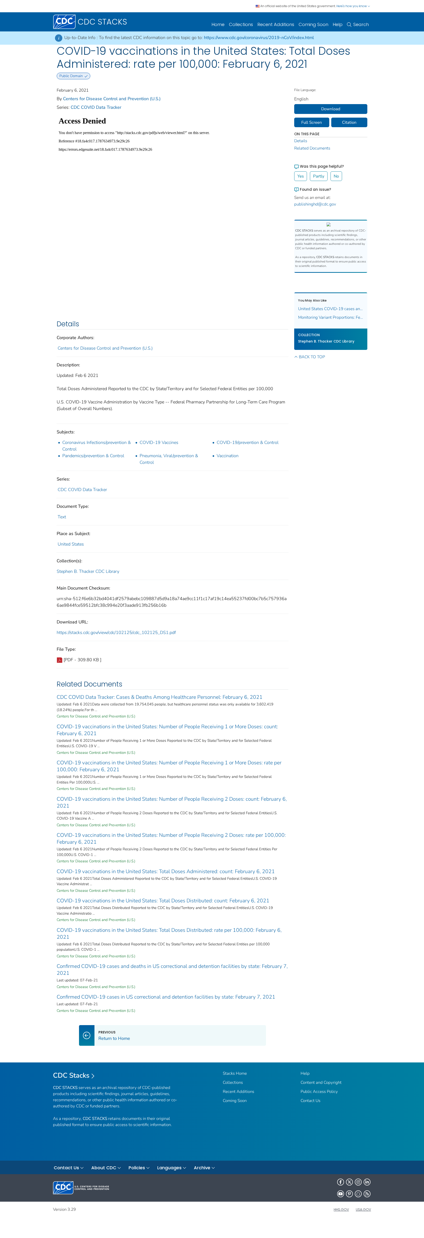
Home (218, 24)
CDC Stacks (71, 1075)
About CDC (103, 1168)
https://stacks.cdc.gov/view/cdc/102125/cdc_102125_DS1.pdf (116, 632)
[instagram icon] (358, 1182)
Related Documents (312, 148)
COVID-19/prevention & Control (247, 442)
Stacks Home (235, 1073)
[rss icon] (367, 1194)
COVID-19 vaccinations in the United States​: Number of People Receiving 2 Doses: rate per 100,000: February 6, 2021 (171, 838)
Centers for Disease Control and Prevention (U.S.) (112, 99)
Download (330, 109)
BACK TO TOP (312, 357)
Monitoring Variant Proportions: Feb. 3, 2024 (331, 317)
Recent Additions (275, 24)
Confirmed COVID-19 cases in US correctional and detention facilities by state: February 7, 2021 (166, 996)
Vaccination (227, 456)
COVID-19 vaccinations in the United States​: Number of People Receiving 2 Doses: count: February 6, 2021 (172, 802)
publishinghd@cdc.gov (315, 204)
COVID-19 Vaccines (159, 442)
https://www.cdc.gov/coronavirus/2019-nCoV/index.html (259, 38)
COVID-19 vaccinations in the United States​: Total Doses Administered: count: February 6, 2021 (166, 871)
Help (338, 24)
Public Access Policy (319, 1091)
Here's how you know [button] (352, 6)
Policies (137, 1168)
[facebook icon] (340, 1182)
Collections (241, 24)
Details (300, 141)
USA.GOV (363, 1209)
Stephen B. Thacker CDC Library (88, 571)
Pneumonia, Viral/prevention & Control (169, 459)
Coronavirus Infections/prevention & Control (96, 446)
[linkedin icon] (367, 1182)
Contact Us (310, 1100)
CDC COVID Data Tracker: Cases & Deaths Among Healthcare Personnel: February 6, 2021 (160, 697)
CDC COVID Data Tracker (96, 107)
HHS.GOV (341, 1209)
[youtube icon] (340, 1194)
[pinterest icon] (349, 1194)
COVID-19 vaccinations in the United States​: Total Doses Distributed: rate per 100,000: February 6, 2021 (169, 933)
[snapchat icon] (358, 1194)
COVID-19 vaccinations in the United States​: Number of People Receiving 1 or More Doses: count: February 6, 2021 (167, 730)
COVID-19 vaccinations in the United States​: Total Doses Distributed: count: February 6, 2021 (163, 900)
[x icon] (349, 1182)
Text (62, 517)
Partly (318, 176)
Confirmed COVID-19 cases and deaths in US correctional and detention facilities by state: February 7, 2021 (172, 970)
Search (361, 24)
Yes (300, 176)
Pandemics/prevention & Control (93, 456)
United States (71, 544)
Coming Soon (313, 24)
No (336, 176)
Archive (202, 1168)
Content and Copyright (321, 1082)
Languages (169, 1168)
